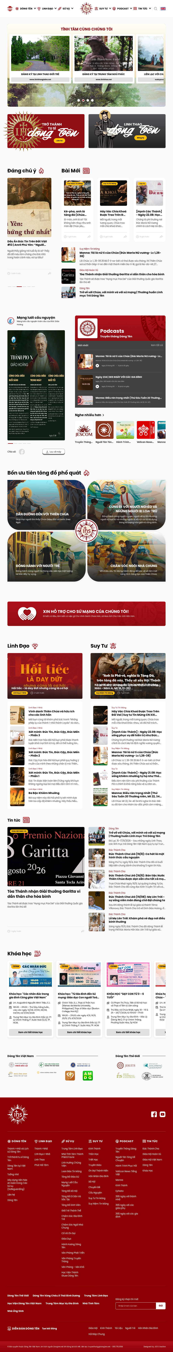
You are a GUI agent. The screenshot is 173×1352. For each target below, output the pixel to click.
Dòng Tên (12, 1200)
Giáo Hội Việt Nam (152, 1159)
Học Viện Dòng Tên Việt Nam (24, 1303)
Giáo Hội (93, 1328)
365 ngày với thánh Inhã (126, 1198)
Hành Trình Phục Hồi (126, 1165)
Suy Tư (99, 646)
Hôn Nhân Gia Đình (98, 1176)
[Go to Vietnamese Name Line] (18, 1064)
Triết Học (93, 1159)
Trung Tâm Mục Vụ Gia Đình (62, 1303)
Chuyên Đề (94, 1187)
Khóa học (19, 953)
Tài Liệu (118, 1328)
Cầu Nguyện (95, 1192)
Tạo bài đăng (49, 1328)
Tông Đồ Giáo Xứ (70, 1176)
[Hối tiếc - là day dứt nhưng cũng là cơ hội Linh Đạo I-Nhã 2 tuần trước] (44, 675)
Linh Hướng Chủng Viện (71, 1164)
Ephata (119, 1190)
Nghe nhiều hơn (88, 415)
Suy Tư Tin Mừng (97, 1198)
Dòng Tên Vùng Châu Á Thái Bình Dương (56, 1295)
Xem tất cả (157, 345)
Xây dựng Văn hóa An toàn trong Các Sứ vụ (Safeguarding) (17, 1184)
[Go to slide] (78, 100)
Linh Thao (39, 1159)
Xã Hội (92, 1181)
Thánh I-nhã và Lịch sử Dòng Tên (18, 1150)
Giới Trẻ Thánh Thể (71, 1210)
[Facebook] (154, 1114)
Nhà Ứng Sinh (15, 1311)
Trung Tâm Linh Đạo (72, 1148)
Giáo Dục (66, 1238)
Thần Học (94, 1154)
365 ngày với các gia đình (127, 1215)
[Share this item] (49, 273)
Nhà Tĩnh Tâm (91, 1303)
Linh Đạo (18, 646)
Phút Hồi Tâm (41, 1165)
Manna (119, 1179)
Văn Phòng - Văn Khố (72, 1267)
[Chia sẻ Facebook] (22, 452)
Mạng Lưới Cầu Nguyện (69, 1184)
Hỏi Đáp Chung (97, 1334)
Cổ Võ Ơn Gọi (68, 1233)
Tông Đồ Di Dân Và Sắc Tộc (71, 1198)
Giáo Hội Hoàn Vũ (152, 1154)
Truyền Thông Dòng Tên (126, 1150)
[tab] (9, 287)
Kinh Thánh (94, 1148)
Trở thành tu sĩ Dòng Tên (18, 1159)
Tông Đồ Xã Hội (69, 1190)
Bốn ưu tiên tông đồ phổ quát (44, 472)
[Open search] (155, 8)
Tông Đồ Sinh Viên (70, 1205)
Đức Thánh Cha (151, 1148)
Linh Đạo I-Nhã (42, 1154)
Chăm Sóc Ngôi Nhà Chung (72, 1226)
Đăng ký (140, 138)
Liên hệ (59, 141)
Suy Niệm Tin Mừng (99, 1203)
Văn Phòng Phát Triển (72, 1252)
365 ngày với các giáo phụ (125, 1206)
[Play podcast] (97, 365)
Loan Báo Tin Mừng (71, 1171)
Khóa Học (148, 1170)
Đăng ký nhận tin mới (127, 1299)
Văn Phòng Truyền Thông (71, 1260)
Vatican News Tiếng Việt (126, 1173)
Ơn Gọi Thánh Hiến (98, 1170)
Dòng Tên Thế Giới (18, 1295)
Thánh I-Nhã (41, 1148)
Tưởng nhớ (13, 1174)
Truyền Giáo (95, 1165)
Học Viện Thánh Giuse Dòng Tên (69, 1274)
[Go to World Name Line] (126, 1065)
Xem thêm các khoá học (149, 30)
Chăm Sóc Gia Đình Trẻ (71, 1217)
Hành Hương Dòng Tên (71, 1246)
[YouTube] (163, 1114)
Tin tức (13, 820)
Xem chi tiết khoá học (88, 90)
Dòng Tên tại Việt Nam (16, 1167)
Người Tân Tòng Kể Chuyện (125, 1159)
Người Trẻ (130, 1328)
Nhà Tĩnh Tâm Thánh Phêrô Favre (72, 1155)
